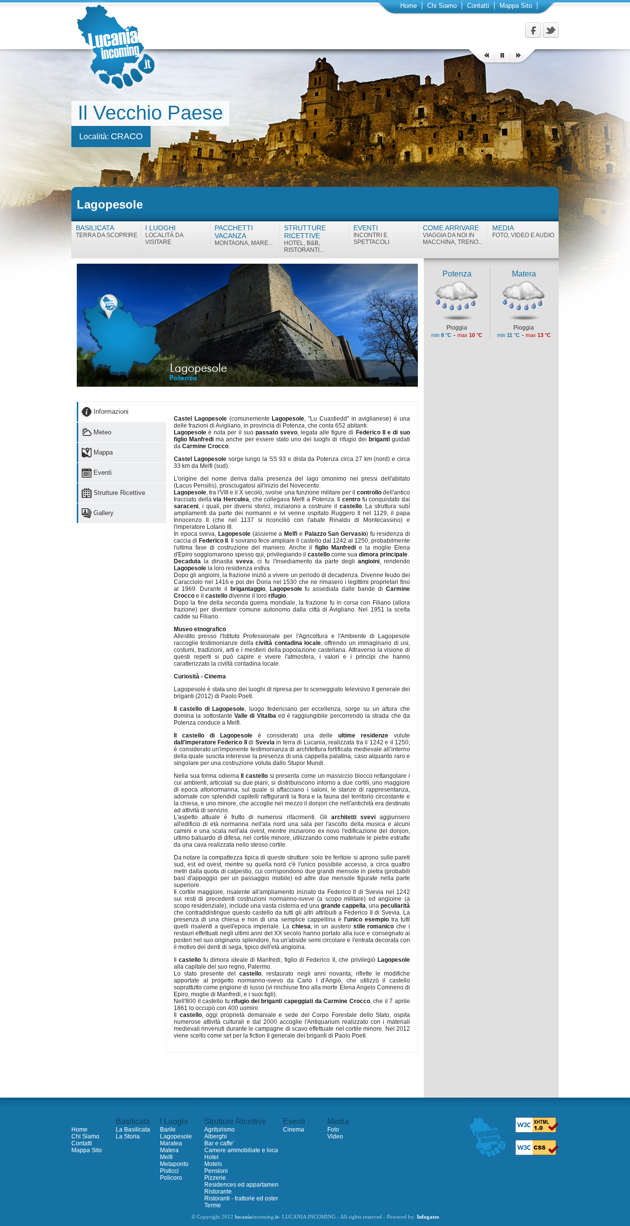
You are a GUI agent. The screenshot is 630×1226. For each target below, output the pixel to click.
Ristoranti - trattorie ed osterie (243, 1198)
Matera (169, 1150)
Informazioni (111, 411)
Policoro (171, 1177)
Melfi (166, 1157)
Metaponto (174, 1164)
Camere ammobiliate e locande (246, 1150)
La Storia (128, 1136)
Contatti (478, 5)
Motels (213, 1164)
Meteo (102, 432)
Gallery (104, 513)
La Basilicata (133, 1129)
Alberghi (215, 1136)
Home (408, 5)
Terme (212, 1205)
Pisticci (169, 1170)
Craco (127, 136)
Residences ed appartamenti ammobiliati (259, 1184)
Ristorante (218, 1191)
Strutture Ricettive (119, 492)
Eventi (103, 472)
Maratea (171, 1143)
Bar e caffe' (219, 1143)
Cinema (293, 1129)
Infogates (428, 1217)
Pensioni (216, 1170)
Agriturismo (219, 1129)
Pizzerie (215, 1177)
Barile (168, 1129)
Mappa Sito (516, 5)
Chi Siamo (442, 5)
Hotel (211, 1157)
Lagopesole (176, 1136)
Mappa (103, 452)
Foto (333, 1129)
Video (335, 1136)
